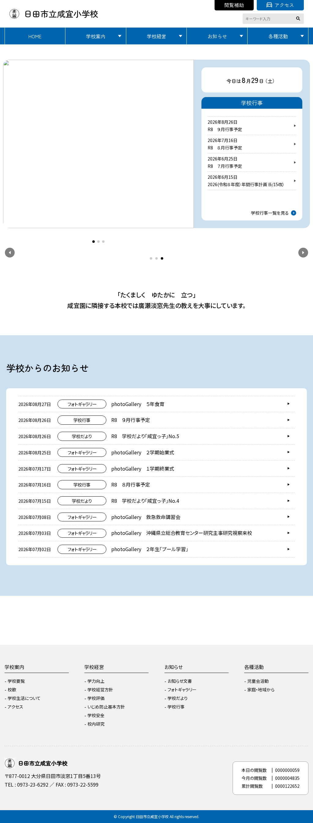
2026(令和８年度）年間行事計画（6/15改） (246, 184)
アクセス (284, 5)
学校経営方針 (100, 689)
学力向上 (96, 681)
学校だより (178, 698)
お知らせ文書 (180, 681)
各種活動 (278, 36)
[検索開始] (299, 18)
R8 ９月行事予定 (225, 129)
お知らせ (217, 36)
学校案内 (95, 36)
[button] (13, 138)
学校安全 (96, 715)
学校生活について (24, 698)
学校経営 (156, 36)
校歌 (12, 689)
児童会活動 (258, 681)
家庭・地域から (260, 689)
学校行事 (176, 707)
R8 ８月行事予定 (225, 148)
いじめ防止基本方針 (106, 707)
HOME (35, 36)
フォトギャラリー (182, 689)
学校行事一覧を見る (270, 213)
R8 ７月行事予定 (225, 166)
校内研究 (96, 724)
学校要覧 (16, 681)
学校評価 (96, 698)
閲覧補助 (234, 5)
